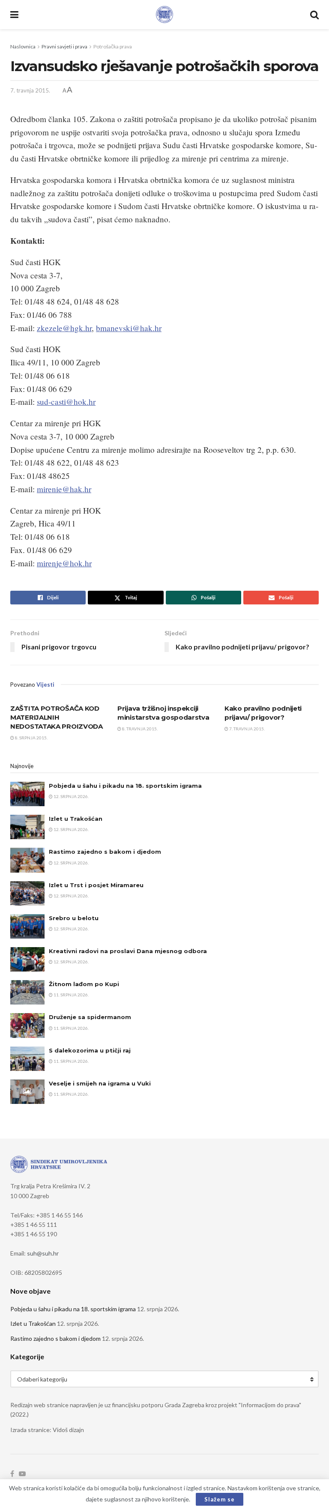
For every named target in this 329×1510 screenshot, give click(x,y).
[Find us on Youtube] (22, 1474)
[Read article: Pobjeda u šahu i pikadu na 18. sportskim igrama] (27, 794)
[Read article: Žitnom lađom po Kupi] (27, 992)
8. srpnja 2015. (31, 737)
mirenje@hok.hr (64, 563)
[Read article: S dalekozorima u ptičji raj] (27, 1059)
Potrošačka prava (112, 46)
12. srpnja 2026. (71, 796)
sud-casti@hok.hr (66, 401)
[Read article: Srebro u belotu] (27, 926)
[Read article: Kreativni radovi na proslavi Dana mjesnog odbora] (27, 959)
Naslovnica (23, 46)
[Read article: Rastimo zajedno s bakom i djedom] (27, 860)
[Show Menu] (14, 14)
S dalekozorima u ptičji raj (90, 1050)
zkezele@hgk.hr (64, 328)
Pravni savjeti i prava (64, 46)
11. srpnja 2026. (71, 994)
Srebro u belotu (74, 918)
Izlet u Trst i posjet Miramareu (96, 885)
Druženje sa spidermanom (90, 1017)
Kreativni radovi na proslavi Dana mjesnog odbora (128, 951)
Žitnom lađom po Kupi (84, 984)
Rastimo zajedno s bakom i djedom (105, 851)
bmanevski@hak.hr (129, 328)
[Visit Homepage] (164, 14)
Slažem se (219, 1499)
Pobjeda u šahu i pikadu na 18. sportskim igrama (125, 785)
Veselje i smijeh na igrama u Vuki (100, 1083)
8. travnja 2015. (139, 728)
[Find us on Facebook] (12, 1474)
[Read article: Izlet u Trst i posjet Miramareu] (27, 893)
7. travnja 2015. (30, 90)
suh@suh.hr (43, 1253)
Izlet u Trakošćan (75, 818)
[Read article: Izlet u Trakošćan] (27, 827)
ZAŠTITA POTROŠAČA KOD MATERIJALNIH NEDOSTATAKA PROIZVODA (56, 717)
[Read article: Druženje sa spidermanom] (27, 1025)
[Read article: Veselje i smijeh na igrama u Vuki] (27, 1091)
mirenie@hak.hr (64, 489)
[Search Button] (314, 14)
